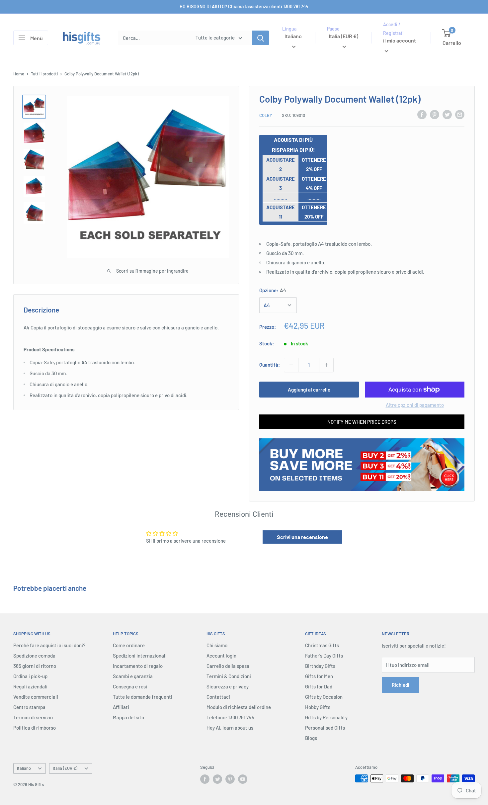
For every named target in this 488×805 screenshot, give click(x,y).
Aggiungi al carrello (309, 390)
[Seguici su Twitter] (217, 779)
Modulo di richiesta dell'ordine (238, 707)
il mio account (399, 41)
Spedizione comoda (34, 656)
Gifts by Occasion (324, 697)
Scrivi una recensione (302, 537)
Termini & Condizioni (228, 676)
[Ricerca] (260, 38)
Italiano (24, 768)
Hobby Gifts (317, 707)
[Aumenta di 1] (326, 365)
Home (18, 73)
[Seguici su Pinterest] (230, 779)
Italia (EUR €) (65, 768)
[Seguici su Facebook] (204, 779)
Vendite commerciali (35, 697)
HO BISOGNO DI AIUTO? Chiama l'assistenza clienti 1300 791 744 (244, 6)
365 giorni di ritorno (34, 666)
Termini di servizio (33, 717)
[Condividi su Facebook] (422, 114)
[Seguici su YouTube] (242, 779)
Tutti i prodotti (44, 73)
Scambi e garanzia (133, 676)
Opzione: (272, 290)
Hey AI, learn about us (229, 728)
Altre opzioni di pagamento (415, 405)
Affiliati (121, 707)
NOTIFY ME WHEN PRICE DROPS (361, 422)
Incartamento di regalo (138, 666)
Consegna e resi (130, 686)
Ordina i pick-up (30, 676)
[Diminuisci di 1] (291, 365)
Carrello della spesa (227, 666)
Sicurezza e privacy (227, 686)
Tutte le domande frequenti (142, 697)
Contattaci (218, 697)
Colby (265, 115)
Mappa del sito (128, 717)
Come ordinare (129, 645)
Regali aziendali (30, 686)
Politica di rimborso (34, 728)
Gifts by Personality (326, 717)
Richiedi (400, 685)
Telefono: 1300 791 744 (230, 717)
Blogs (311, 738)
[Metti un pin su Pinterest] (434, 114)
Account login (221, 656)
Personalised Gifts (325, 728)
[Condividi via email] (459, 114)
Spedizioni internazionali (140, 656)
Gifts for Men (319, 676)
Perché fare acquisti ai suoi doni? (49, 645)
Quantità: (269, 365)
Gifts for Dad (318, 686)
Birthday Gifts (320, 666)
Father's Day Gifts (324, 656)
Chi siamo (216, 645)
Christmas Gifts (322, 645)
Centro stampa (29, 707)
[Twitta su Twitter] (447, 114)
